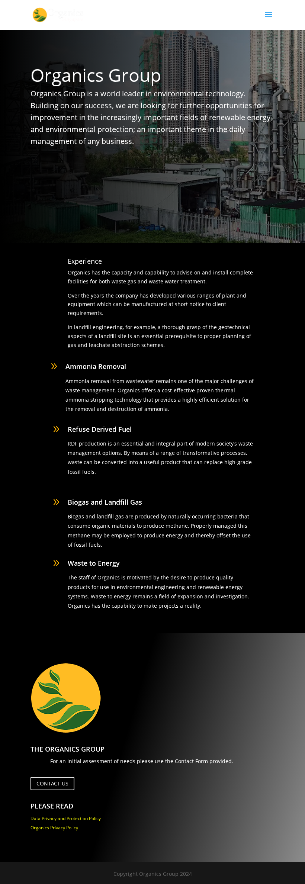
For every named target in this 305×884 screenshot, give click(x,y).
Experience (85, 261)
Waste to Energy (94, 563)
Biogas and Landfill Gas (105, 502)
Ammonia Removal (95, 366)
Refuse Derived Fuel (100, 429)
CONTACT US (52, 783)
